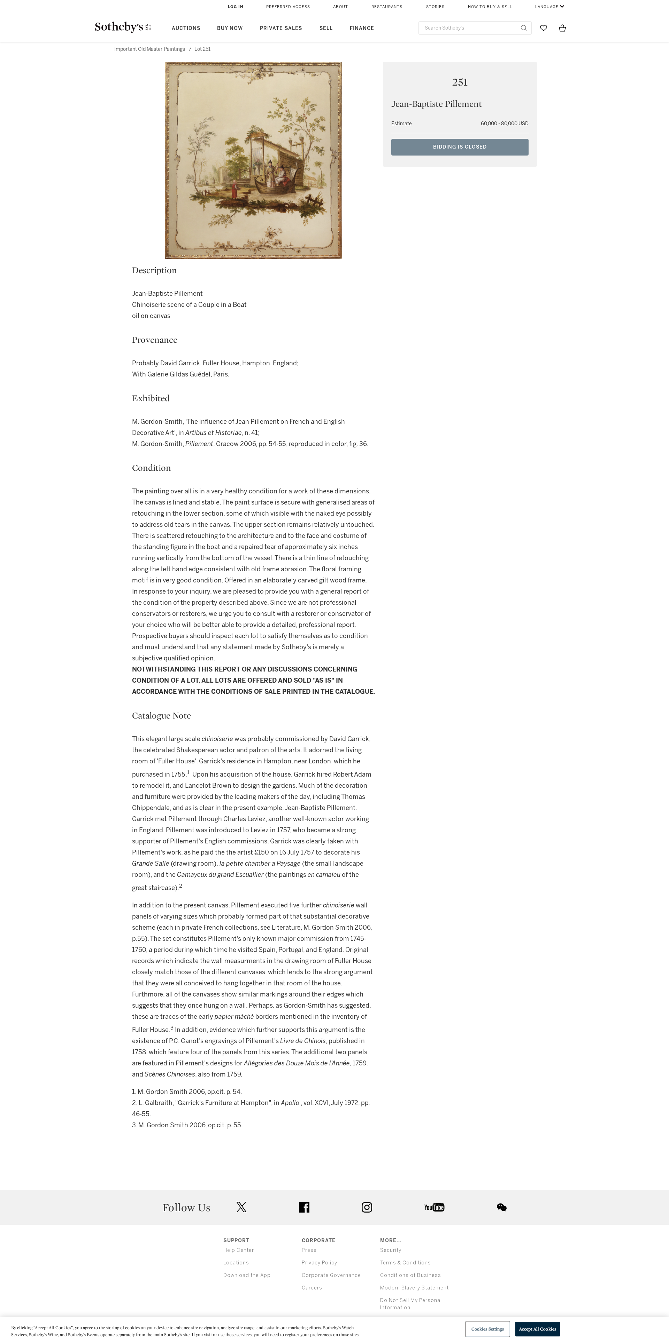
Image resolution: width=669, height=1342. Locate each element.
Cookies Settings (487, 1329)
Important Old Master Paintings (149, 49)
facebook (304, 1207)
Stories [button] (435, 7)
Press (309, 1250)
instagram (367, 1207)
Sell (326, 28)
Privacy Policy (319, 1263)
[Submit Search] (523, 28)
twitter (241, 1207)
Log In (236, 7)
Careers (312, 1288)
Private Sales (281, 28)
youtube (434, 1207)
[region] (334, 1329)
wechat (502, 1207)
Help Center (238, 1250)
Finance (362, 28)
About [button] (340, 7)
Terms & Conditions (405, 1263)
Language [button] (547, 7)
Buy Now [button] (230, 28)
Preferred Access (288, 7)
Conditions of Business (410, 1275)
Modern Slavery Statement (414, 1288)
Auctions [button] (186, 28)
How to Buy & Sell (490, 7)
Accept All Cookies (537, 1329)
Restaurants (386, 7)
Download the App (247, 1275)
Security (390, 1250)
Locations (236, 1263)
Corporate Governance (331, 1275)
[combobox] (475, 28)
